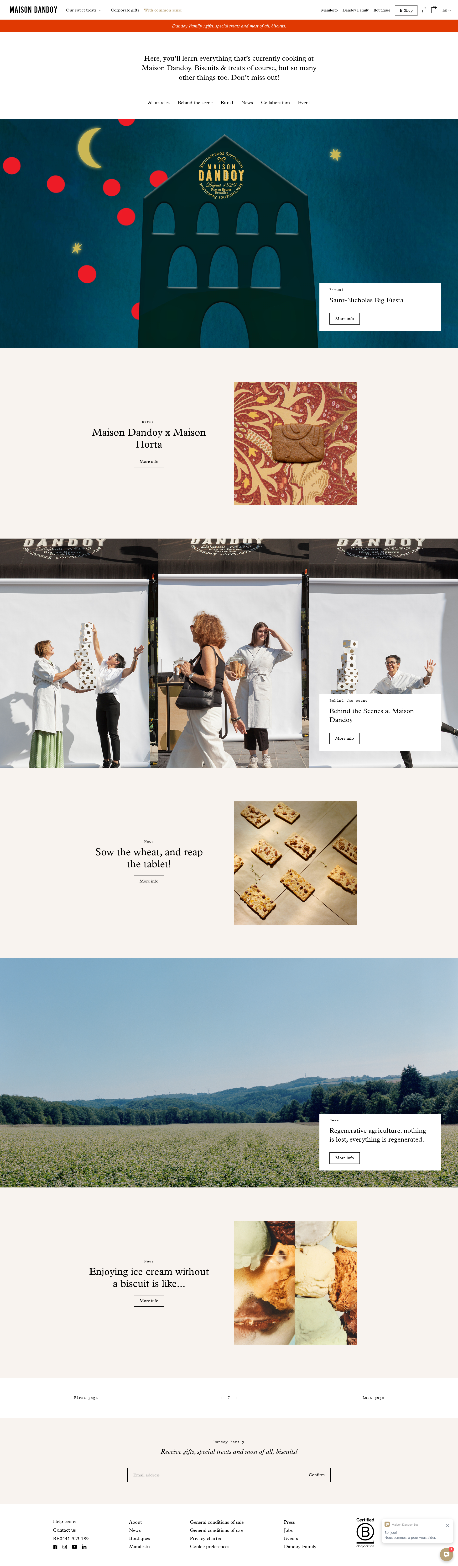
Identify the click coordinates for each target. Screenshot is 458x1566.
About (135, 1522)
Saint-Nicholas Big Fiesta (366, 300)
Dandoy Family (356, 10)
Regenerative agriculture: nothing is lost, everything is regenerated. (377, 1135)
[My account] (425, 10)
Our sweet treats (81, 9)
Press (289, 1522)
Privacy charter (206, 1538)
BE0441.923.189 (71, 1538)
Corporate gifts (125, 9)
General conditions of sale (217, 1522)
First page (86, 1397)
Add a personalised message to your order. (229, 26)
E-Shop (406, 10)
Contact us (64, 1530)
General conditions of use (216, 1530)
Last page (373, 1397)
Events (291, 1538)
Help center (65, 1521)
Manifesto (329, 10)
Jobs (288, 1530)
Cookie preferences (209, 1546)
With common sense (163, 9)
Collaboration (275, 102)
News (247, 102)
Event (304, 102)
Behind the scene (195, 102)
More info (344, 318)
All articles (159, 102)
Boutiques (382, 10)
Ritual (227, 102)
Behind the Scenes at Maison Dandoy (371, 715)
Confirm (317, 1474)
